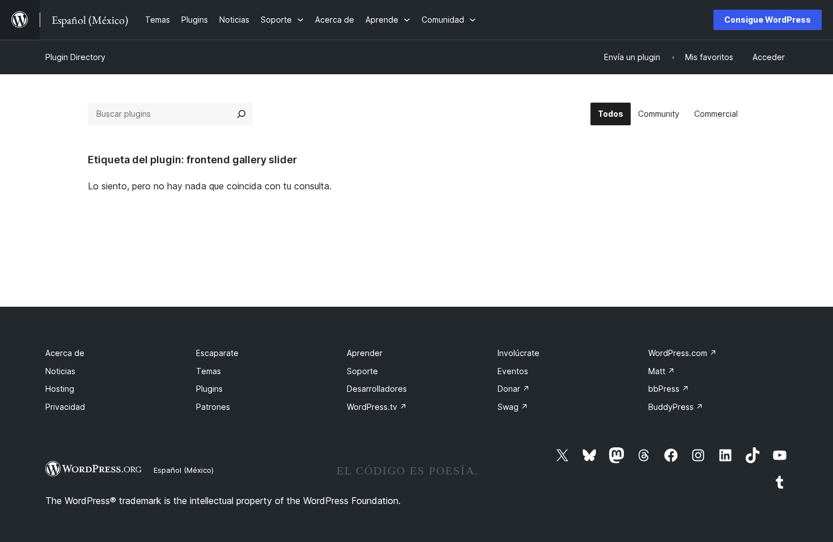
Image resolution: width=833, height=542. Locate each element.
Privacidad (65, 407)
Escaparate (217, 353)
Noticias (60, 371)
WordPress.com (682, 353)
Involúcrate (518, 353)
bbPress (668, 388)
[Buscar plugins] (241, 114)
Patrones (213, 407)
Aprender (364, 353)
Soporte (362, 371)
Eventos (513, 371)
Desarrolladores (377, 388)
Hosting (59, 388)
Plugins (209, 388)
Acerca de (64, 353)
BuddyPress (675, 407)
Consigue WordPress (767, 19)
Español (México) (184, 470)
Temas (208, 371)
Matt (661, 371)
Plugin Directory (75, 57)
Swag (513, 407)
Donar (514, 388)
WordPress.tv (377, 407)
